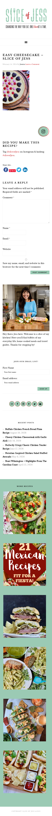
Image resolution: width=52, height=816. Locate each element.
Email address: (10, 378)
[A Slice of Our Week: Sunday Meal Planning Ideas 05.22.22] (24, 668)
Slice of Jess (26, 18)
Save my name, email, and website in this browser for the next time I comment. (23, 265)
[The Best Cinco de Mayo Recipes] (24, 512)
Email (6, 238)
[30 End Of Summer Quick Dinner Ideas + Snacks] (24, 772)
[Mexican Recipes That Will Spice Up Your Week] (24, 564)
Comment (8, 197)
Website (7, 249)
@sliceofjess (13, 151)
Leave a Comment (32, 64)
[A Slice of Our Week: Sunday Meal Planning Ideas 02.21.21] (24, 720)
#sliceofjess (9, 155)
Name (6, 228)
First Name (8, 367)
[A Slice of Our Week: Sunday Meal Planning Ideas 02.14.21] (24, 616)
